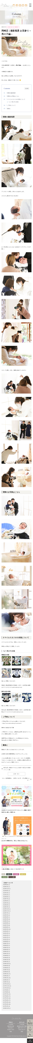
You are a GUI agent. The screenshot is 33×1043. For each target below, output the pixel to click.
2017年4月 (5, 1000)
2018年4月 (5, 975)
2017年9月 (5, 990)
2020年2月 (5, 951)
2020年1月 (5, 953)
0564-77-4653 (11, 1029)
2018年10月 (6, 963)
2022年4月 (5, 931)
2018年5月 (5, 973)
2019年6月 (5, 957)
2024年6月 (5, 900)
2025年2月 (5, 894)
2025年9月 (5, 890)
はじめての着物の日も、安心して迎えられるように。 (15, 840)
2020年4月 (5, 949)
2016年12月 (6, 1008)
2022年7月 (5, 925)
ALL (3, 874)
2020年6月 (5, 945)
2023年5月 (5, 915)
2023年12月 (6, 909)
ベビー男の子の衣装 (13, 102)
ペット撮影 (12, 877)
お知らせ (23, 874)
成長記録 (4, 877)
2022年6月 (5, 927)
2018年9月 (5, 965)
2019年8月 (5, 955)
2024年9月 (5, 896)
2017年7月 (5, 994)
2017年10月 (6, 988)
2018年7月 (5, 969)
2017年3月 (5, 1002)
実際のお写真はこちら (13, 96)
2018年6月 (5, 971)
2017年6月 (5, 996)
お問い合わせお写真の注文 (30, 1023)
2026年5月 (5, 886)
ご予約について (11, 105)
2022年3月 (5, 933)
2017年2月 (5, 1004)
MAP (11, 1031)
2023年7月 (5, 913)
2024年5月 (5, 903)
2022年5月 (5, 929)
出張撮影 (16, 874)
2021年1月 (5, 939)
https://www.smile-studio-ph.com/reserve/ (12, 723)
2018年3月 (5, 977)
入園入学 (9, 874)
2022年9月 (5, 923)
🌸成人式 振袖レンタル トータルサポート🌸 (13, 869)
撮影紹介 (16, 27)
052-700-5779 (22, 1029)
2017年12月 (6, 984)
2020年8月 (5, 941)
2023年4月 (5, 917)
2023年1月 (5, 921)
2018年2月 (5, 980)
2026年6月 (5, 884)
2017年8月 (5, 992)
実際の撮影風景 (11, 93)
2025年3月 (5, 892)
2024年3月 (5, 907)
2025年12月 (6, 888)
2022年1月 (5, 937)
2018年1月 (5, 982)
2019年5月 (5, 959)
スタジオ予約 (30, 1030)
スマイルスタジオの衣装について (16, 99)
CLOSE (26, 88)
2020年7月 (5, 943)
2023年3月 (5, 919)
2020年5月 (5, 947)
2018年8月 (5, 967)
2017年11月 (6, 986)
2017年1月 (5, 1006)
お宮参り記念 (10, 27)
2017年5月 (5, 998)
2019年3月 (5, 961)
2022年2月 (5, 935)
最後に (9, 108)
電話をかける (30, 1036)
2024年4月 (5, 905)
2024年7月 (5, 898)
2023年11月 (6, 911)
